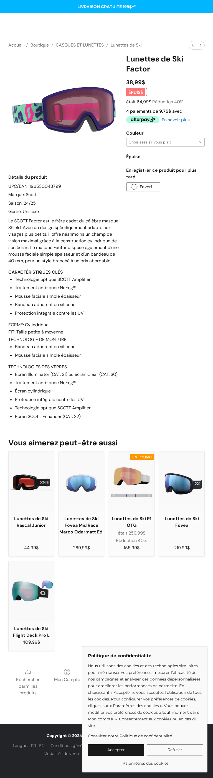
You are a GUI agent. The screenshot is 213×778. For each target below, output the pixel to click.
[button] (143, 187)
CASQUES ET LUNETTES (80, 45)
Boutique (40, 45)
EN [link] (42, 745)
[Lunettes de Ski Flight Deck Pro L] (31, 591)
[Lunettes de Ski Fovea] (181, 481)
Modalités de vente (62, 753)
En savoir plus (176, 120)
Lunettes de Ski (126, 45)
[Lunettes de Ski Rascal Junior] (31, 481)
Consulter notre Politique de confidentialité (130, 735)
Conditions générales (70, 745)
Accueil (16, 45)
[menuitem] (193, 45)
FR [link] (33, 745)
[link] (145, 761)
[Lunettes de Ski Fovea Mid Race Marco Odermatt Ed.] (81, 481)
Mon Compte (67, 679)
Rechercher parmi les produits (28, 686)
